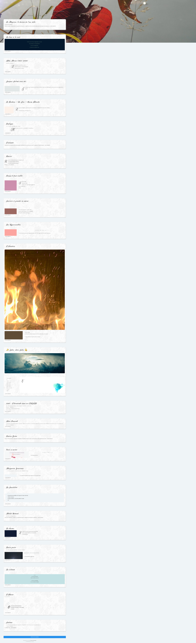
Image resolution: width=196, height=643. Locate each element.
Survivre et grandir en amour (17, 201)
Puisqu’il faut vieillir (14, 176)
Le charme (10, 528)
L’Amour (10, 594)
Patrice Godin (11, 436)
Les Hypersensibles (13, 224)
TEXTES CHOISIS (38, 15)
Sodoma (9, 622)
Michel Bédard (12, 513)
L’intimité (10, 142)
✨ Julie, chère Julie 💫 (16, 350)
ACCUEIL (24, 15)
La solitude (10, 569)
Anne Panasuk (12, 421)
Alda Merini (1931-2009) (17, 61)
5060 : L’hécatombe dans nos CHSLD (21, 403)
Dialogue (9, 124)
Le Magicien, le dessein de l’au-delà (20, 22)
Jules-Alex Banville (33, 640)
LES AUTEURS (30, 15)
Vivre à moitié (11, 449)
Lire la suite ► (53, 26)
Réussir (9, 156)
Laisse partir (11, 547)
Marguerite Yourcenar (15, 468)
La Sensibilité (11, 487)
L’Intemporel (34, 7)
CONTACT (45, 15)
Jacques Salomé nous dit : (16, 81)
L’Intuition (10, 246)
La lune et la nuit (13, 37)
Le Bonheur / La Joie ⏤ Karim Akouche (23, 102)
